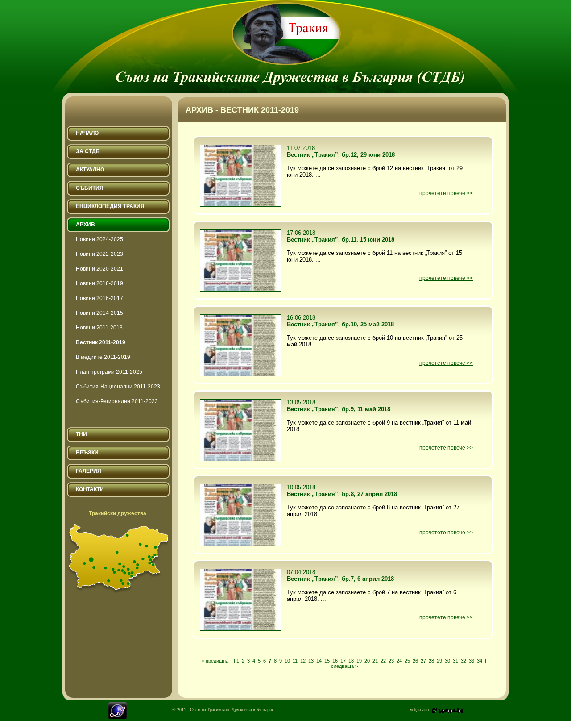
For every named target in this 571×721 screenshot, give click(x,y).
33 (471, 660)
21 (375, 660)
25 (407, 660)
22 (383, 660)
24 (399, 660)
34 (479, 660)
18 (351, 660)
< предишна (215, 660)
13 (311, 660)
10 (287, 660)
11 (295, 660)
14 (319, 660)
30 (447, 660)
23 (391, 660)
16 (335, 660)
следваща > (344, 666)
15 (327, 660)
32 (463, 660)
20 (367, 660)
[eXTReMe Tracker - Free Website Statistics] (117, 717)
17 (343, 660)
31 (455, 660)
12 (303, 660)
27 (423, 660)
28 (431, 660)
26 (415, 660)
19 (359, 660)
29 (439, 660)
